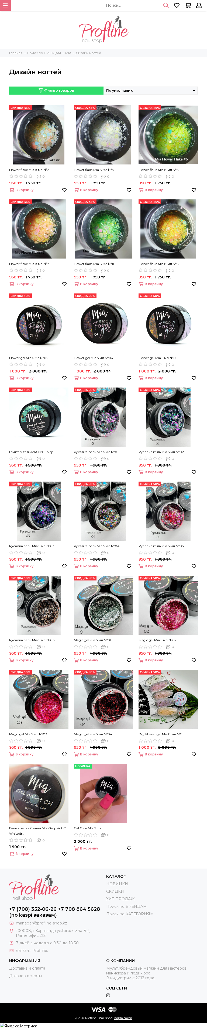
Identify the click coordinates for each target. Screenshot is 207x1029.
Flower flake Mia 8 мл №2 (29, 170)
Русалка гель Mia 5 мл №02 (161, 452)
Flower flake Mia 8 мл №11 (94, 264)
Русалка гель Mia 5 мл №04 (96, 546)
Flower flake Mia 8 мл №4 (94, 170)
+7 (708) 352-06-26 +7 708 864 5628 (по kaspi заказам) (54, 912)
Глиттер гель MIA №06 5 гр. (31, 452)
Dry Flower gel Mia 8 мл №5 (160, 734)
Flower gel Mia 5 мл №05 (158, 358)
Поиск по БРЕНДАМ (126, 906)
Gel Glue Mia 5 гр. (88, 828)
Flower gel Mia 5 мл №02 (28, 358)
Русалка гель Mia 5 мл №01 (96, 452)
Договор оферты (25, 975)
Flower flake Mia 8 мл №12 (159, 264)
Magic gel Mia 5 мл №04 (93, 734)
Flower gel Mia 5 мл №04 (93, 358)
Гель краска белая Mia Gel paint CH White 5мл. (38, 831)
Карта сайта (123, 1018)
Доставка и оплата (27, 968)
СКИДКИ (115, 891)
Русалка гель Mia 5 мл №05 (161, 546)
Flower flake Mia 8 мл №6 (158, 170)
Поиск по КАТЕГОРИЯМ (130, 914)
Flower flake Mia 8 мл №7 (29, 264)
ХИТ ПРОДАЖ (120, 899)
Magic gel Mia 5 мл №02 (158, 640)
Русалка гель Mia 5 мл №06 (31, 640)
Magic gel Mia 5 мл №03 (28, 734)
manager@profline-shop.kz (41, 923)
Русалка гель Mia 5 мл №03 (31, 546)
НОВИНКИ (117, 883)
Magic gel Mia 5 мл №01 (92, 640)
